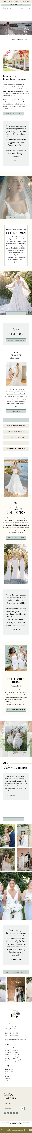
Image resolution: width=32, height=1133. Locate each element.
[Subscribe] (22, 1108)
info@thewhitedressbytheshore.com (15, 1039)
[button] (21, 8)
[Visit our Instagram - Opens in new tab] (5, 1113)
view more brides (13, 819)
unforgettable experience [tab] (16, 449)
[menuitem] (21, 8)
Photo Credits (9, 1072)
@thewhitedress (20, 972)
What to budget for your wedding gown (16, 1)
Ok (30, 1129)
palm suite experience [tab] (16, 431)
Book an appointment (13, 113)
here (17, 1131)
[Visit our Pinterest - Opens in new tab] (11, 1113)
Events (7, 1076)
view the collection (16, 537)
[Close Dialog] (1, 1130)
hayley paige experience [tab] (16, 443)
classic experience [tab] (16, 420)
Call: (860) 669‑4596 (11, 1033)
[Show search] (27, 9)
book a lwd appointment (16, 710)
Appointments (9, 1069)
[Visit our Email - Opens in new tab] (17, 1113)
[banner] (16, 1013)
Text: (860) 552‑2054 (11, 1035)
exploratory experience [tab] (16, 426)
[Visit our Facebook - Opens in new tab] (14, 1113)
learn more (16, 411)
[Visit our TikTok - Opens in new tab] (8, 1113)
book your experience (16, 340)
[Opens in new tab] (16, 989)
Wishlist (7, 1078)
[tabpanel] (16, 28)
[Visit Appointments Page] (16, 60)
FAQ (6, 1080)
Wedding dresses (16, 217)
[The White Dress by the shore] (10, 8)
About (7, 1074)
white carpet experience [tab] (16, 437)
